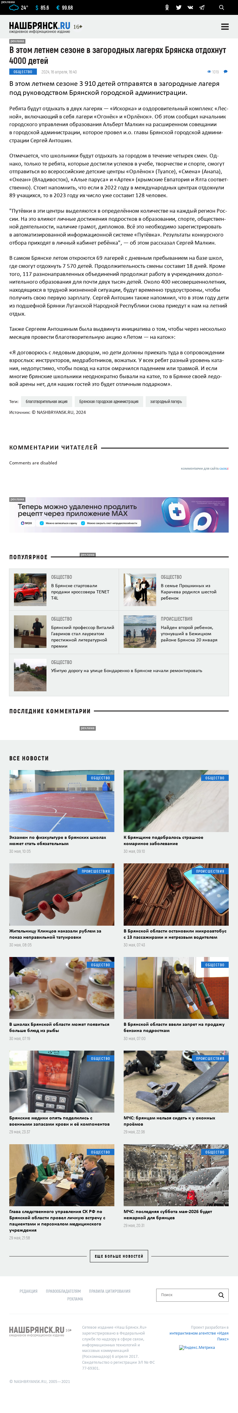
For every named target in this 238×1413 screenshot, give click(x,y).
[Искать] (221, 1295)
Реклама (75, 1298)
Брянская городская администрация (109, 401)
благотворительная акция (47, 401)
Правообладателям (63, 1291)
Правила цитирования (109, 1291)
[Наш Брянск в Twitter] (179, 7)
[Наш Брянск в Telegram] (202, 7)
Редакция (28, 1291)
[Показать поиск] (221, 7)
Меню (225, 27)
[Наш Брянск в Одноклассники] (167, 7)
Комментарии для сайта (205, 469)
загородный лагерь (166, 401)
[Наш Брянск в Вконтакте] (190, 7)
